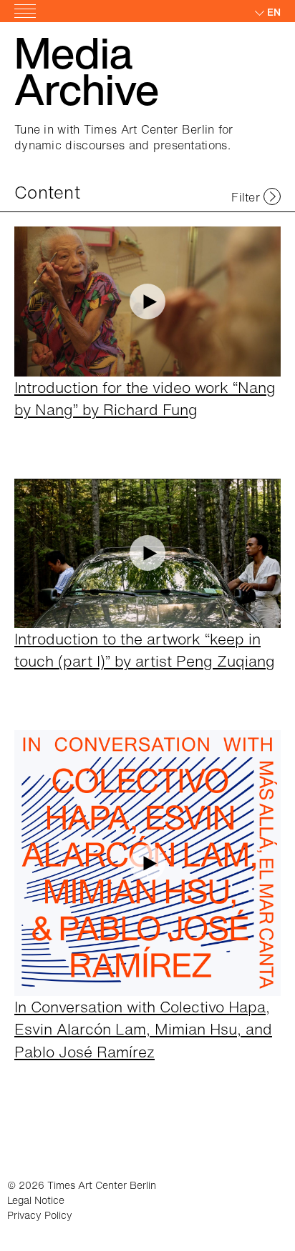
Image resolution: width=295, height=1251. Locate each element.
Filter (245, 197)
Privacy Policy (39, 1214)
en (274, 11)
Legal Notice (35, 1199)
